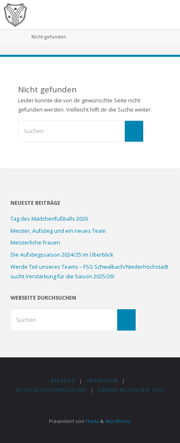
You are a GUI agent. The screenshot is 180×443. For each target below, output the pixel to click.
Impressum (102, 381)
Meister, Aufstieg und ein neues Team (58, 230)
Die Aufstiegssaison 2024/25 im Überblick (61, 254)
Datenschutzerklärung (51, 390)
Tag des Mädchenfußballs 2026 (49, 218)
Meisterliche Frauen (35, 242)
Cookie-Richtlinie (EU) (131, 390)
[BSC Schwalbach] (15, 14)
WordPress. (118, 421)
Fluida (91, 421)
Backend (63, 381)
